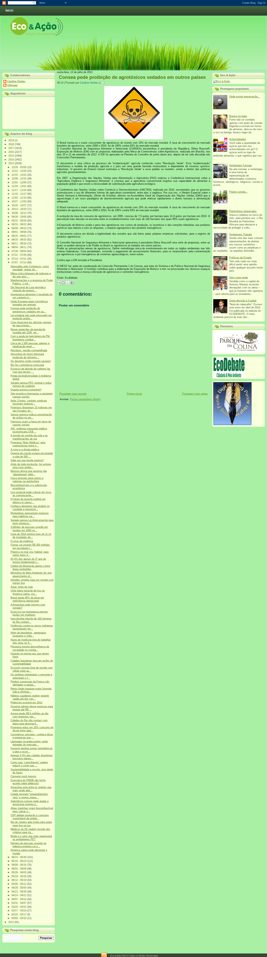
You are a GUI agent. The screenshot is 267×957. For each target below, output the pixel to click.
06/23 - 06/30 (19, 857)
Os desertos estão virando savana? (31, 361)
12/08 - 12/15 (19, 178)
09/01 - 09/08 (19, 231)
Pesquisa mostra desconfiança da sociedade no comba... (30, 648)
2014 (11, 159)
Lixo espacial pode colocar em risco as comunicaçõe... (31, 494)
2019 (11, 140)
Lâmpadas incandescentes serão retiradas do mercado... (29, 743)
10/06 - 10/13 (19, 213)
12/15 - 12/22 (19, 174)
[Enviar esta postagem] (103, 82)
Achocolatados (237, 139)
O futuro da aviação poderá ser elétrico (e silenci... (28, 501)
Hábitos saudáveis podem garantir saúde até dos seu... (30, 697)
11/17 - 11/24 (19, 190)
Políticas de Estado (240, 257)
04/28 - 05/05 (19, 887)
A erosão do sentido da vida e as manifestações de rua (29, 437)
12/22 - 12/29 (19, 170)
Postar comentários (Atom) (85, 399)
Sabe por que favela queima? (27, 460)
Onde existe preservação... (244, 96)
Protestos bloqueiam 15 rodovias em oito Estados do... (31, 409)
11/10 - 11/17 (19, 193)
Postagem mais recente (72, 393)
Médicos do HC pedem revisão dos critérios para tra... (30, 831)
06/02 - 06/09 (19, 868)
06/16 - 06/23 (19, 861)
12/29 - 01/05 (19, 167)
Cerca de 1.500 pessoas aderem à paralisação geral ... (30, 345)
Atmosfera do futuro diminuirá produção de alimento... (27, 356)
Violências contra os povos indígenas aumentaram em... (32, 627)
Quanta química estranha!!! (26, 389)
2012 (11, 922)
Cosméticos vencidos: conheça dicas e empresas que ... (32, 736)
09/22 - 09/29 (19, 220)
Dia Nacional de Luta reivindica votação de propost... (28, 289)
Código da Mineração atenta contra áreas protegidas (30, 567)
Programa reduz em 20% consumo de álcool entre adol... (32, 729)
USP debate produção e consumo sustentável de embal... (30, 817)
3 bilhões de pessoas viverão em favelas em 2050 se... (29, 529)
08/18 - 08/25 (19, 239)
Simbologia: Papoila (240, 234)
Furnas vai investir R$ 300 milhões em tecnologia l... (30, 546)
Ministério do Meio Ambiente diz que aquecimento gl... (31, 574)
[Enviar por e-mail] (59, 283)
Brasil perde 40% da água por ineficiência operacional (27, 599)
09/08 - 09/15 (19, 228)
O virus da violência (22, 541)
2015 (11, 155)
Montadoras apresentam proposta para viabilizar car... (29, 515)
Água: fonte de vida (22, 586)
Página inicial (134, 393)
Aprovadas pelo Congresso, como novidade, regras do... (30, 268)
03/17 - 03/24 (19, 910)
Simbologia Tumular (240, 165)
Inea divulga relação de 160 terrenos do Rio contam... (31, 620)
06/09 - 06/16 (19, 864)
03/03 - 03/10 (19, 918)
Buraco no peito (238, 116)
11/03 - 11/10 (19, 197)
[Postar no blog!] (63, 283)
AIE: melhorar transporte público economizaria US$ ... (29, 430)
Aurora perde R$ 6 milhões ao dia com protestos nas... (29, 715)
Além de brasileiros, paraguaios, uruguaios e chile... (29, 634)
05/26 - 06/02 (19, 872)
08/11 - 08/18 (19, 243)
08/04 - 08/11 (19, 247)
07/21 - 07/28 (19, 254)
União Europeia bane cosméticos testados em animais (29, 303)
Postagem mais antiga (195, 393)
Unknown (12, 85)
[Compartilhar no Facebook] (72, 283)
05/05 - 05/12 (19, 883)
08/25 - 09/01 (19, 235)
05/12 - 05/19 (19, 880)
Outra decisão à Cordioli (242, 300)
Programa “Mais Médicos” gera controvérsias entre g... (28, 444)
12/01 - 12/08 (19, 182)
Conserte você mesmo (23, 776)
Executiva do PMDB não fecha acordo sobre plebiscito (28, 782)
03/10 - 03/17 (19, 914)
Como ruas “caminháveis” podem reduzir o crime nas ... (29, 764)
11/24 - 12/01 (19, 186)
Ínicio (9, 10)
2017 (11, 148)
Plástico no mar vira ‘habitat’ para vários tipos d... (29, 553)
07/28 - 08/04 (19, 251)
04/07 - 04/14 (19, 899)
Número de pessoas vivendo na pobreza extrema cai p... (28, 845)
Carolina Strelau (16, 81)
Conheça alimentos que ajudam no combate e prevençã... (30, 508)
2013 (11, 163)
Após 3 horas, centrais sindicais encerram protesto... (29, 402)
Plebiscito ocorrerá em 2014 (26, 702)
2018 (11, 144)
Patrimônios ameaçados (243, 211)
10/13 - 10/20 (19, 209)
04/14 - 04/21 (19, 895)
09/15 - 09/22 (19, 224)
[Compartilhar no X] (68, 283)
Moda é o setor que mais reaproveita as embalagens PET (31, 838)
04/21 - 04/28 (19, 891)
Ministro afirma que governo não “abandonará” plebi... (29, 473)
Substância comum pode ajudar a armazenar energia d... (29, 803)
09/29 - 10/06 (19, 216)
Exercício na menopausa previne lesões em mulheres (29, 613)
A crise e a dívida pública (25, 449)
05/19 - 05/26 (19, 876)
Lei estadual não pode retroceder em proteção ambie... (31, 317)
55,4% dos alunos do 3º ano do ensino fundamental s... (28, 560)
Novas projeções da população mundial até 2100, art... (28, 331)
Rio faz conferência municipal (27, 365)
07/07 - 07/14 (19, 262)
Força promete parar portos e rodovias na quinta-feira (27, 480)
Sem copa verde (238, 277)
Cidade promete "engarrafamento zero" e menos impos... (29, 796)
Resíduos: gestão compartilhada (29, 350)
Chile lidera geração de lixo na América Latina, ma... (28, 592)
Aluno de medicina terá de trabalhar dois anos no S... (31, 641)
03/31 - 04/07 (19, 902)
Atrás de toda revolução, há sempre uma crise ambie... (31, 466)
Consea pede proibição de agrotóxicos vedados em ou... (28, 310)
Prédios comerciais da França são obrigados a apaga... (30, 683)
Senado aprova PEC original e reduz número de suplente (31, 384)
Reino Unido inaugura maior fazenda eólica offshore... (31, 690)
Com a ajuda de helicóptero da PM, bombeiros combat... (30, 338)
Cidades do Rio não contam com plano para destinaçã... (29, 722)
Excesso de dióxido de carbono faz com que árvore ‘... (30, 370)
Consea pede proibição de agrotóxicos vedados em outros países (132, 77)
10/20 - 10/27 (19, 205)
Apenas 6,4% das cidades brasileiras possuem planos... (32, 757)
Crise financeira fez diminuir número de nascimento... (31, 324)
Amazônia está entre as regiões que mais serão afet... (31, 789)
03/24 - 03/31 (19, 906)
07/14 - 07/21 (19, 258)
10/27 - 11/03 (19, 201)
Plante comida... (238, 191)
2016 (11, 151)
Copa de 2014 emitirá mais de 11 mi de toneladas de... (31, 536)
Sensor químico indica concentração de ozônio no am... (31, 416)
